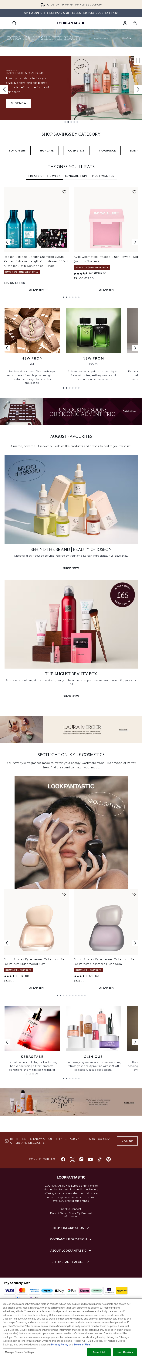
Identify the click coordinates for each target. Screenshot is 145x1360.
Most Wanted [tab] (103, 176)
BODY (134, 150)
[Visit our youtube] (90, 1159)
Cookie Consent (71, 1209)
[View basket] (134, 23)
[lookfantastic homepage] (71, 23)
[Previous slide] (4, 89)
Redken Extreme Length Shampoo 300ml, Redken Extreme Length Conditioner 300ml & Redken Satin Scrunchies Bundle (36, 261)
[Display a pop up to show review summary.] (104, 273)
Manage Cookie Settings (19, 1352)
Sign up (127, 1141)
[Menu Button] (5, 23)
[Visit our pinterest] (108, 1159)
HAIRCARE (47, 150)
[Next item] (135, 242)
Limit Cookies (125, 1352)
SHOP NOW (18, 105)
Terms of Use (82, 1344)
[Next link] (135, 348)
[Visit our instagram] (81, 1159)
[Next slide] (138, 89)
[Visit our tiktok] (99, 1159)
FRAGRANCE (107, 150)
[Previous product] (7, 943)
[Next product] (135, 943)
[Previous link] (7, 348)
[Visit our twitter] (72, 1159)
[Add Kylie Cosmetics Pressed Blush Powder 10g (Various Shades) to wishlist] (134, 191)
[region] (71, 1329)
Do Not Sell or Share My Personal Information (71, 1215)
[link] (124, 23)
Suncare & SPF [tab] (76, 176)
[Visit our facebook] (63, 1159)
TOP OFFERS (17, 150)
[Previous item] (7, 242)
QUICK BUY (36, 290)
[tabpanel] (71, 242)
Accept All (99, 1352)
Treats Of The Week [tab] (44, 176)
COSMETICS (76, 150)
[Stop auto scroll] (138, 60)
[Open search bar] (14, 23)
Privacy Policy (59, 1344)
